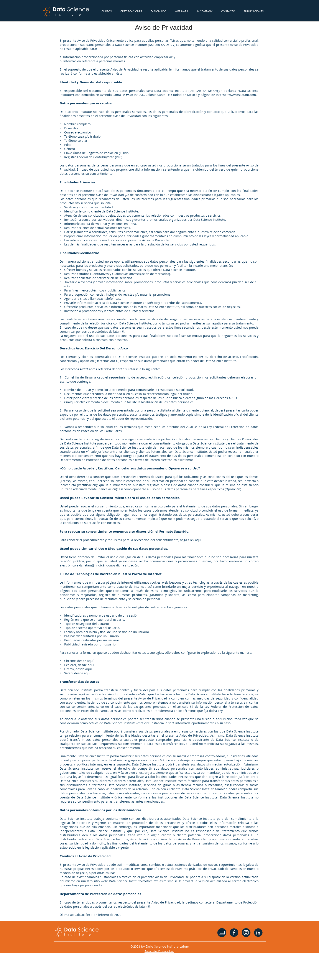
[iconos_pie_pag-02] (234, 933)
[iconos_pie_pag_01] (222, 933)
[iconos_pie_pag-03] (246, 933)
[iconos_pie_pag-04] (258, 933)
